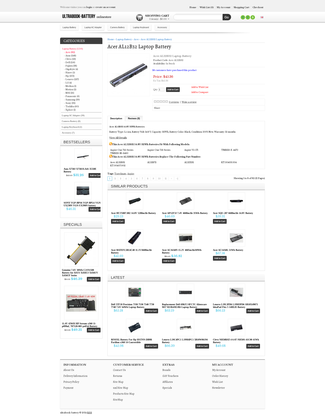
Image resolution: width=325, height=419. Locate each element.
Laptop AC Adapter (93, 27)
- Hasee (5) (69, 72)
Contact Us (119, 370)
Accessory (162, 27)
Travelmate (120, 173)
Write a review (189, 102)
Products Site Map (123, 394)
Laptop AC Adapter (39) (73, 115)
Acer (136, 39)
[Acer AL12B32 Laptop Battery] (128, 93)
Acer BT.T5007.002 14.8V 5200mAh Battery (133, 213)
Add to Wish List (199, 87)
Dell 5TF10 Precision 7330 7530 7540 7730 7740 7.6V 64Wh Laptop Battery (132, 305)
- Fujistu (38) (70, 66)
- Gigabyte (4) (71, 69)
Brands (166, 370)
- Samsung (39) (72, 99)
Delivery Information (75, 376)
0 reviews (174, 102)
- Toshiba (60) (71, 106)
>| (177, 178)
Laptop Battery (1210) (72, 48)
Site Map (118, 382)
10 (159, 178)
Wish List (217, 382)
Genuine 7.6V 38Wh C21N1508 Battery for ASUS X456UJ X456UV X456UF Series (80, 273)
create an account (105, 7)
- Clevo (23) (70, 59)
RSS (89, 412)
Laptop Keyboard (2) (72, 127)
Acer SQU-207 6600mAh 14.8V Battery (233, 213)
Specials (167, 388)
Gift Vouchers (170, 376)
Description (116, 118)
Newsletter (218, 388)
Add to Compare (199, 92)
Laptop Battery (69, 27)
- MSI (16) (69, 93)
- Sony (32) (69, 103)
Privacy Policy (71, 382)
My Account (223, 7)
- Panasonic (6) (72, 96)
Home (192, 7)
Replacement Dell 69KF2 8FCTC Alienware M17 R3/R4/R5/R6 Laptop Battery (184, 305)
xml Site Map (120, 388)
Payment (68, 388)
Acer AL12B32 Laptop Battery (156, 39)
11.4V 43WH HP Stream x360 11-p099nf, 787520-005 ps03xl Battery (79, 325)
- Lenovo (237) (71, 79)
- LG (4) (68, 82)
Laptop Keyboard (141, 27)
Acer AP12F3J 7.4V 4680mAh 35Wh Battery (185, 213)
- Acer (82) (69, 52)
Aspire (130, 173)
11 (166, 178)
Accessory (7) (68, 132)
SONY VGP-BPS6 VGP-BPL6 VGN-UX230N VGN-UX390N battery (82, 204)
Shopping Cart (241, 7)
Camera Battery (117, 27)
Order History (220, 376)
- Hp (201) (69, 76)
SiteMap (118, 400)
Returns (117, 376)
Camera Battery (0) (71, 121)
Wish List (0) (206, 7)
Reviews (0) (134, 118)
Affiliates (167, 382)
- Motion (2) (70, 89)
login (89, 7)
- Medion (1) (70, 86)
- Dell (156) (69, 62)
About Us (68, 370)
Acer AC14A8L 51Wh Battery (228, 250)
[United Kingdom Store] (262, 17)
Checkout (258, 7)
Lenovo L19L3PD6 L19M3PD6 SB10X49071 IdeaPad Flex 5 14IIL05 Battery (235, 305)
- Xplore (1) (70, 110)
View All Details (118, 138)
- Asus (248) (70, 55)
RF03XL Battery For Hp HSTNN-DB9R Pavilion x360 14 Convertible (131, 341)
